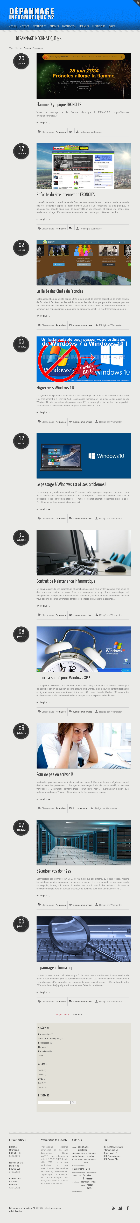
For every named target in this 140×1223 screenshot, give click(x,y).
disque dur (91, 1153)
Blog (80, 1175)
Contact (24, 26)
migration (85, 1182)
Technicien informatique (78, 1172)
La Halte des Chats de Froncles (60, 291)
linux (93, 1182)
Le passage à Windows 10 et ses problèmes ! (71, 484)
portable (90, 1156)
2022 (40, 1074)
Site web (83, 1185)
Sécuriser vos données (54, 871)
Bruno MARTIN (110, 1153)
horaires (74, 1147)
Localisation (69, 26)
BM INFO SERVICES (113, 1147)
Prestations (98, 26)
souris (74, 1159)
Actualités (61, 132)
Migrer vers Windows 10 (55, 388)
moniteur (75, 1182)
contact (80, 1159)
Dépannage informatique (56, 967)
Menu (136, 3)
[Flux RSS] (114, 1208)
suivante (77, 1014)
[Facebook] (128, 1208)
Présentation (39, 26)
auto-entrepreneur (91, 1172)
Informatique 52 (110, 1150)
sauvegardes (77, 1191)
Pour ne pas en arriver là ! (56, 774)
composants (89, 1159)
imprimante (83, 1147)
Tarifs (112, 26)
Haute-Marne (78, 1169)
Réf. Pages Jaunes (112, 1156)
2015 (40, 1083)
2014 (40, 1087)
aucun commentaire (82, 325)
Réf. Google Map (111, 1159)
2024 (40, 1070)
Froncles (87, 1175)
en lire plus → (43, 122)
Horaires (84, 26)
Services (54, 26)
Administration (16, 1211)
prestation (82, 1150)
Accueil (13, 26)
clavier (74, 1175)
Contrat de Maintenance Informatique (66, 581)
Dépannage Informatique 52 (22, 1208)
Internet (88, 1178)
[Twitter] (121, 1208)
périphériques (78, 1156)
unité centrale (78, 1153)
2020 (40, 1079)
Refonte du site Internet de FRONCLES (66, 194)
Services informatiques (48, 1038)
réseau (90, 1185)
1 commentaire (80, 808)
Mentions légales (53, 1208)
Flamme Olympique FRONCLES (59, 104)
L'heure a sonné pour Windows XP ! (63, 678)
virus (86, 1162)
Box (88, 1169)
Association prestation (78, 1166)
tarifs (89, 1188)
